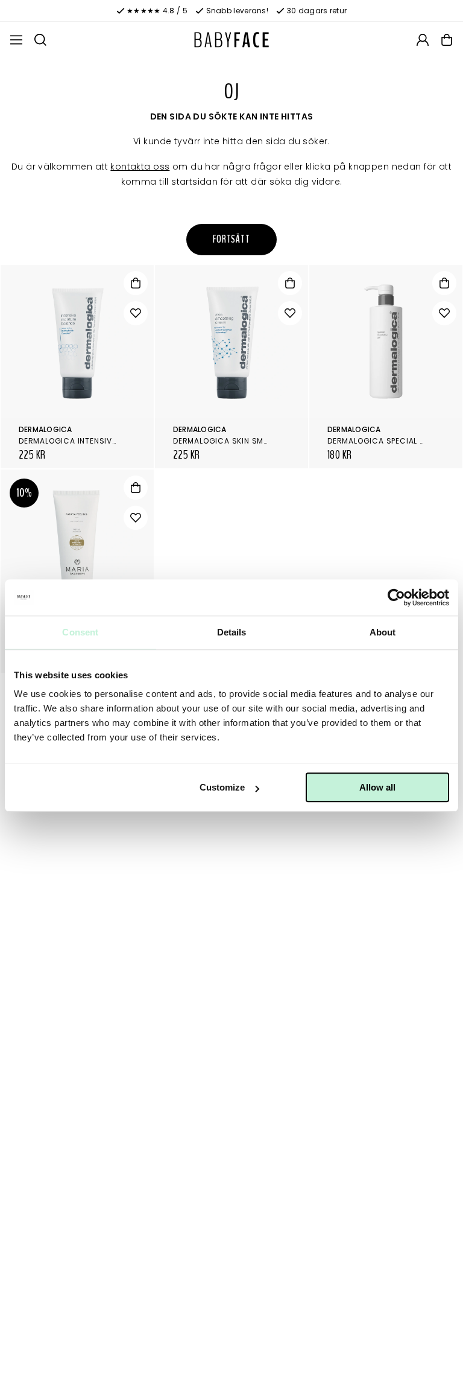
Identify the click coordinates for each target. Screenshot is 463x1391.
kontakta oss (139, 167)
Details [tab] (232, 632)
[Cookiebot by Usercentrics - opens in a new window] (396, 597)
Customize (222, 787)
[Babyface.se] (231, 40)
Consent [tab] (80, 632)
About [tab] (383, 632)
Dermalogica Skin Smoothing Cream (251, 441)
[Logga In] (423, 40)
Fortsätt (231, 239)
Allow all (377, 787)
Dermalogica (45, 429)
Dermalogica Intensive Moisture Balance (107, 441)
